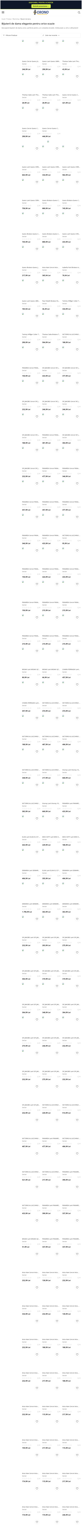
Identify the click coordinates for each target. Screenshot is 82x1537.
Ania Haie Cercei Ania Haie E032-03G (71, 1306)
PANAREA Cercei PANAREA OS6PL (51, 435)
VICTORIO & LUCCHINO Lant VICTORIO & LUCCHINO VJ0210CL (51, 703)
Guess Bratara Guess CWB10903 (31, 234)
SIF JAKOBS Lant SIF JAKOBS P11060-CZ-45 (31, 937)
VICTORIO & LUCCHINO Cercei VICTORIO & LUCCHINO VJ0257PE (71, 535)
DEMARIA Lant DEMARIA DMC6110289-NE (51, 904)
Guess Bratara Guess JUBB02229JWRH (31, 267)
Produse (9, 19)
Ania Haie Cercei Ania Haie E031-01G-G (71, 1373)
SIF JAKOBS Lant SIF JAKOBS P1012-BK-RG (71, 937)
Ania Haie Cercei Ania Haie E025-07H (71, 1406)
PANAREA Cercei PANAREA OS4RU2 (31, 535)
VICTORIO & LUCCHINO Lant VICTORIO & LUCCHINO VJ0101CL (31, 1172)
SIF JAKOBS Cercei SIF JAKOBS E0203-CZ (71, 435)
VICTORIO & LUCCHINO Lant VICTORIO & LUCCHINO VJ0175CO (71, 1138)
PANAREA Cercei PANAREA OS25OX (31, 602)
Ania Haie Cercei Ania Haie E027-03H (51, 1373)
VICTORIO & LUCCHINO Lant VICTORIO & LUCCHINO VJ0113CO (31, 770)
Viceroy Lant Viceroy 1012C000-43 (51, 803)
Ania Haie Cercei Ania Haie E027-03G (51, 1440)
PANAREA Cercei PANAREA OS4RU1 (71, 502)
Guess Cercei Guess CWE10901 (51, 128)
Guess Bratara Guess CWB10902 (51, 234)
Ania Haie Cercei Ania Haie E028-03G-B (31, 1406)
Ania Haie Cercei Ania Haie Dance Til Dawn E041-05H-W (51, 267)
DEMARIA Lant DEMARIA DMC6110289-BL (71, 904)
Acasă (3, 19)
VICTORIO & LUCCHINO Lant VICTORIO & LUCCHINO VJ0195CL (31, 736)
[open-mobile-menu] (3, 12)
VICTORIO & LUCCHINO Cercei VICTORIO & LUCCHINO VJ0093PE (71, 334)
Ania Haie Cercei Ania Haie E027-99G (31, 1440)
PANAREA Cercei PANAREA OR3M (71, 602)
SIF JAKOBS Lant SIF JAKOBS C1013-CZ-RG (71, 1004)
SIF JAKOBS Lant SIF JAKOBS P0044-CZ (31, 971)
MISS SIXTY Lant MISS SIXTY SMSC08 (71, 837)
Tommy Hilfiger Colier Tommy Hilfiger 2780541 (31, 334)
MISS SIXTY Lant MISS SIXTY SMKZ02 (51, 837)
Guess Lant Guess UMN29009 (51, 61)
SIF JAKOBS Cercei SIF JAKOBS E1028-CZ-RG (71, 368)
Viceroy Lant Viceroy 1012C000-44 (71, 770)
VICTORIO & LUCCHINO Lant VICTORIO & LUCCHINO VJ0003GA (31, 1205)
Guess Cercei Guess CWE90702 (31, 128)
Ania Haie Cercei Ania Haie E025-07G (71, 1473)
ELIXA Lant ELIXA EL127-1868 (51, 870)
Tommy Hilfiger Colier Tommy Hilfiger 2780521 (71, 301)
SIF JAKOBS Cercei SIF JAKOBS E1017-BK (31, 435)
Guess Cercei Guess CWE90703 (71, 95)
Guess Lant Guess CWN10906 (51, 167)
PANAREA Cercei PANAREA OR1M (51, 636)
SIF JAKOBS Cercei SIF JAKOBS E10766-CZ (51, 368)
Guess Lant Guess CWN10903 (71, 167)
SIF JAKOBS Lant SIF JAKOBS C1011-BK (71, 1038)
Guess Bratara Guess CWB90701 (51, 200)
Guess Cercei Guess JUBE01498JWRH (31, 61)
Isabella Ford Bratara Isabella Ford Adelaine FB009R (71, 267)
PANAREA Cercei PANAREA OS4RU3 (51, 468)
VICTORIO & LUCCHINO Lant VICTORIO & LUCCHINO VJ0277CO (51, 736)
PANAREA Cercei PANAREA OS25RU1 (31, 569)
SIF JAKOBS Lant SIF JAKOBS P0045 (31, 1004)
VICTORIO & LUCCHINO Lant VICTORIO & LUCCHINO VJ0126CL (51, 770)
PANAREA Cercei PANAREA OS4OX (71, 569)
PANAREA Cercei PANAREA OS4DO (51, 535)
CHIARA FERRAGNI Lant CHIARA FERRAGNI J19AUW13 (31, 703)
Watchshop (16, 19)
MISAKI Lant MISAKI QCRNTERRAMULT (51, 669)
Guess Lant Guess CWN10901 (31, 200)
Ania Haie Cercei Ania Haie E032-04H (51, 1306)
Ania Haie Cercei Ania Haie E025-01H (71, 1507)
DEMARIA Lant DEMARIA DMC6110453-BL (31, 870)
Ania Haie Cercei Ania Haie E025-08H (71, 1440)
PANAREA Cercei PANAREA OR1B (71, 636)
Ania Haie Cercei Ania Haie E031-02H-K (51, 1339)
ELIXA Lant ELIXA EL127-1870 (31, 837)
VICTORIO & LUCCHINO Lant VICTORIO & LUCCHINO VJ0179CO (71, 736)
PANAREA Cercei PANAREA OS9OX (71, 468)
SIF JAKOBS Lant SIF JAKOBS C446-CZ (51, 1004)
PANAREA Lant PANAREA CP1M (71, 1205)
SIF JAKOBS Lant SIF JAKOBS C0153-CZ (51, 1038)
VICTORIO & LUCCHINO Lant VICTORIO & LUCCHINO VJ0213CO (71, 703)
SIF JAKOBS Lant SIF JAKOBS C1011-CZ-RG (51, 1071)
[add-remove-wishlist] (37, 43)
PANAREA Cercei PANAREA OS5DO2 (31, 368)
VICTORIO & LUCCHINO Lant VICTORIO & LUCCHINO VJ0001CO (31, 803)
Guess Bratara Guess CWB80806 (71, 200)
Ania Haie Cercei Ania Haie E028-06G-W (31, 1373)
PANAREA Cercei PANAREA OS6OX (51, 502)
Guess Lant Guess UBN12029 (31, 301)
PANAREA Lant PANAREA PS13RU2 (51, 1138)
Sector (24, 64)
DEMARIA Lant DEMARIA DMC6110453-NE (71, 870)
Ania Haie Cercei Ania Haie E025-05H (31, 1473)
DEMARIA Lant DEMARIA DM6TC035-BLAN (31, 904)
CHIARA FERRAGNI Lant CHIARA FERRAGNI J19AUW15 (71, 669)
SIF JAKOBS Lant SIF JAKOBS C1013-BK (31, 1038)
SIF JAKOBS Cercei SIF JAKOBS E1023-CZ (31, 401)
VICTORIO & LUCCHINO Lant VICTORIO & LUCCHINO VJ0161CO (51, 1172)
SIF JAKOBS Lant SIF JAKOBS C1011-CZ (31, 1071)
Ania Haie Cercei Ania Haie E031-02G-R (71, 1339)
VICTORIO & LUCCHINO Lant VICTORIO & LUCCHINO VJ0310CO (51, 1105)
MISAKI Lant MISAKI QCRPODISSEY (31, 1239)
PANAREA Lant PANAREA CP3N (51, 1205)
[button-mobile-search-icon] (79, 12)
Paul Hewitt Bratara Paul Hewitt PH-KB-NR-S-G (51, 301)
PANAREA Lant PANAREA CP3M (71, 1172)
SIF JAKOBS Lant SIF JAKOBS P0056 (71, 971)
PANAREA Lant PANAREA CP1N (51, 1239)
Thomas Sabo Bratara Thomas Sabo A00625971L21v (51, 334)
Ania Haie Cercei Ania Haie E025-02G (51, 1507)
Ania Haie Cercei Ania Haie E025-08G (51, 1473)
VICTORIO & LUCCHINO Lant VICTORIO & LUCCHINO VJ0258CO (31, 1138)
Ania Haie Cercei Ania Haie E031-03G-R (31, 1306)
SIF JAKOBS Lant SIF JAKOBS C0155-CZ (71, 1071)
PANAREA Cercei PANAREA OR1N (31, 636)
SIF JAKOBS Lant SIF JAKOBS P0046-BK (51, 971)
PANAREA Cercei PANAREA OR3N (51, 602)
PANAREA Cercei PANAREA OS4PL (51, 569)
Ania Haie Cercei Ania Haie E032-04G (71, 1272)
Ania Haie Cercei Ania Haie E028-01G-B (51, 1406)
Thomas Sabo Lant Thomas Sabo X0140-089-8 (31, 95)
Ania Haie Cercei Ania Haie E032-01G (31, 1339)
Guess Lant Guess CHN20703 (71, 234)
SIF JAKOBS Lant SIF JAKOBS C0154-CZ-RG (31, 1105)
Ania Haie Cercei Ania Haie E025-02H (31, 1507)
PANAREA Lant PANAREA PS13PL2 (71, 803)
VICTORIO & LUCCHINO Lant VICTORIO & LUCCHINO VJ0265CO (71, 1105)
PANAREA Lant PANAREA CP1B (71, 1239)
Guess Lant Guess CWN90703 (31, 167)
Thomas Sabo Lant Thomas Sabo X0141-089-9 (71, 61)
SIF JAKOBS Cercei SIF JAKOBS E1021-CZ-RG (71, 401)
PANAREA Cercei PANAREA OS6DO (31, 502)
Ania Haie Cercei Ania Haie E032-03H (51, 1272)
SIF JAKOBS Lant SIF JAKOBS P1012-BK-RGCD (51, 937)
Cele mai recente (51, 35)
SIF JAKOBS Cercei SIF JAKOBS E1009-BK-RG (51, 401)
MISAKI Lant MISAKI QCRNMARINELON (31, 669)
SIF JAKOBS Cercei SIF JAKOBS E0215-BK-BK (31, 468)
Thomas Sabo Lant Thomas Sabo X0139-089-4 (51, 95)
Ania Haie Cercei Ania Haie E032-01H (31, 1272)
